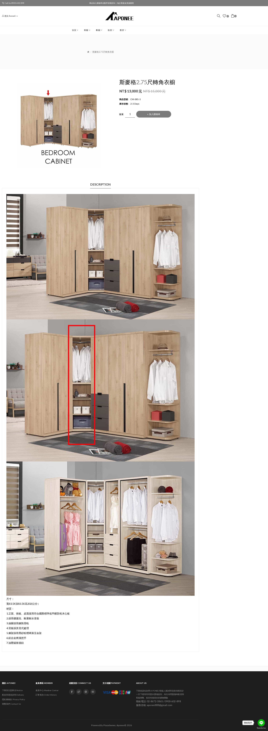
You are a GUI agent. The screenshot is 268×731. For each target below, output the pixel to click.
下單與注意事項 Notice (12, 690)
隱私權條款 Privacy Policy (13, 699)
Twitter (79, 692)
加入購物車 (154, 114)
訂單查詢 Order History (46, 695)
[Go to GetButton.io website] (261, 728)
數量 (121, 114)
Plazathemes (109, 725)
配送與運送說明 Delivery (13, 695)
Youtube (93, 692)
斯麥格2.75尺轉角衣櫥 (103, 52)
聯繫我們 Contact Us (11, 704)
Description (100, 184)
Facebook (72, 692)
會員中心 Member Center (47, 690)
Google (86, 692)
